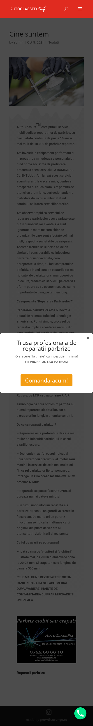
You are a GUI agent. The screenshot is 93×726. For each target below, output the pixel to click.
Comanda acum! (46, 380)
